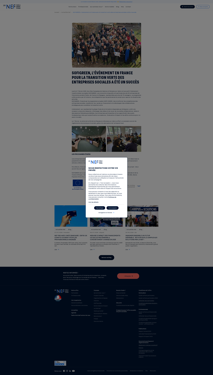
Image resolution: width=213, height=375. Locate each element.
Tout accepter (112, 208)
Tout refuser (99, 208)
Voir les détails (93, 202)
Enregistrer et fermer (105, 212)
